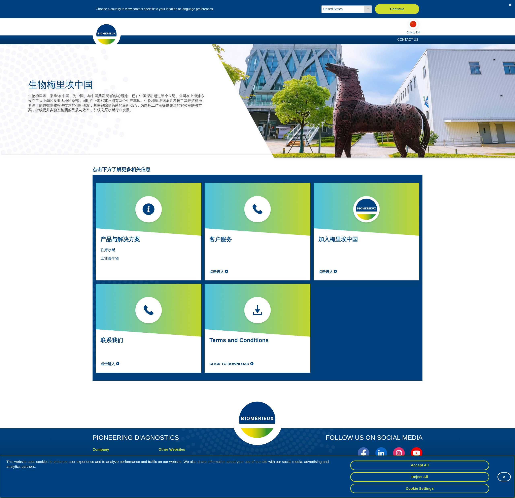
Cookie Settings (420, 488)
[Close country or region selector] (510, 5)
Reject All (419, 477)
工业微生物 (110, 258)
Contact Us (407, 39)
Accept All (420, 465)
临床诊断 (108, 250)
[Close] (504, 476)
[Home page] (107, 34)
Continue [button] (397, 9)
